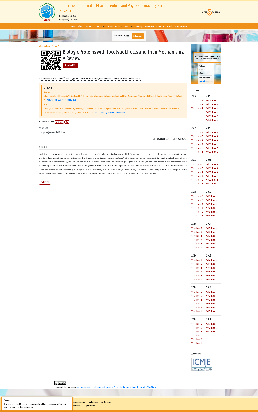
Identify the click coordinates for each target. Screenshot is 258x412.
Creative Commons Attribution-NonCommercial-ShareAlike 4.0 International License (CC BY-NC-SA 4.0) (116, 387)
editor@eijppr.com (206, 81)
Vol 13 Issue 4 (212, 140)
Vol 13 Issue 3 (212, 144)
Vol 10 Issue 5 (197, 200)
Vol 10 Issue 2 (197, 211)
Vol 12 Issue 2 (197, 180)
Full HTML (45, 182)
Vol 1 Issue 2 (211, 328)
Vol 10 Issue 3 (197, 208)
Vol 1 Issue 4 (196, 331)
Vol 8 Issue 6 (196, 228)
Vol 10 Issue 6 (197, 196)
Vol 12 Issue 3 (197, 176)
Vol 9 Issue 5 (211, 200)
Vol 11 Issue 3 (212, 176)
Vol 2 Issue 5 (211, 296)
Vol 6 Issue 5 (196, 264)
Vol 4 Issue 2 (196, 307)
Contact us (160, 26)
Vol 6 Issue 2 (196, 275)
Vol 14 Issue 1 (197, 152)
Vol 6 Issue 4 (196, 268)
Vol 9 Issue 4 (211, 204)
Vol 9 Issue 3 (211, 208)
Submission (149, 26)
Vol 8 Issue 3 (196, 240)
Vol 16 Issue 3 (197, 100)
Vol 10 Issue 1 (197, 215)
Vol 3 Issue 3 (211, 303)
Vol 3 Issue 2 (211, 307)
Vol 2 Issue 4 (211, 300)
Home (73, 26)
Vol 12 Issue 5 (197, 168)
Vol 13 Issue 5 (212, 136)
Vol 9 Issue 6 (211, 196)
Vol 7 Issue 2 (211, 243)
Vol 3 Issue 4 (196, 300)
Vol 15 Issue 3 (212, 112)
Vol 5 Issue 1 (211, 279)
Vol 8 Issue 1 (196, 247)
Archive (88, 26)
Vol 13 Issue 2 (212, 148)
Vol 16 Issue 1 (197, 108)
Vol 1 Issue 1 (211, 331)
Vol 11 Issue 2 (212, 180)
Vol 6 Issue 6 (196, 260)
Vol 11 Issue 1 (212, 183)
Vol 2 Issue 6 (211, 292)
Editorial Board (114, 26)
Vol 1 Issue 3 (211, 324)
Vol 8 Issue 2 (196, 243)
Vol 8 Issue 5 (196, 232)
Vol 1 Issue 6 (196, 324)
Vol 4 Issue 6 (211, 260)
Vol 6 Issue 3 (196, 271)
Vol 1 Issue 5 (196, 328)
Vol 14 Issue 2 (197, 148)
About (80, 26)
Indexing (139, 26)
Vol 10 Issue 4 (197, 204)
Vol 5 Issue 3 (211, 271)
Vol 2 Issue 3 (196, 335)
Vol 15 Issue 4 (212, 108)
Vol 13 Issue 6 (212, 132)
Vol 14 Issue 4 (197, 140)
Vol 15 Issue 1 (212, 120)
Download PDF (70, 65)
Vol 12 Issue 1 (197, 183)
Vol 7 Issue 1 (211, 247)
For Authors (98, 26)
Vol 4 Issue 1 (196, 311)
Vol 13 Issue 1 (212, 152)
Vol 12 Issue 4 (197, 172)
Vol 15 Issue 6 (212, 100)
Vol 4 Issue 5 (211, 264)
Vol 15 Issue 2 (212, 116)
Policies (128, 26)
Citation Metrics (181, 26)
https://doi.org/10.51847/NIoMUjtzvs (61, 100)
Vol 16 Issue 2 (197, 104)
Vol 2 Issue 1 (196, 343)
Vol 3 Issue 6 (196, 292)
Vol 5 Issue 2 (211, 275)
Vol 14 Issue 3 (197, 144)
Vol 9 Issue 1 (211, 215)
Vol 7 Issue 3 (211, 240)
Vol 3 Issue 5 (196, 296)
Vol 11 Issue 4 (212, 172)
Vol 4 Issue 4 (211, 268)
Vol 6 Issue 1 (196, 279)
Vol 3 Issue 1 (211, 311)
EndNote (59, 122)
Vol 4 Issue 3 (196, 303)
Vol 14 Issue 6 (197, 132)
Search (169, 26)
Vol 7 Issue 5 (211, 232)
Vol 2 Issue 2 (196, 339)
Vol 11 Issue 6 (212, 164)
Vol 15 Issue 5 (212, 104)
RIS (67, 122)
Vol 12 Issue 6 (197, 164)
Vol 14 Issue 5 (197, 136)
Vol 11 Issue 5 (212, 168)
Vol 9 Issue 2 (211, 211)
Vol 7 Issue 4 (211, 236)
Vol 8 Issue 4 (196, 236)
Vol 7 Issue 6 (211, 228)
